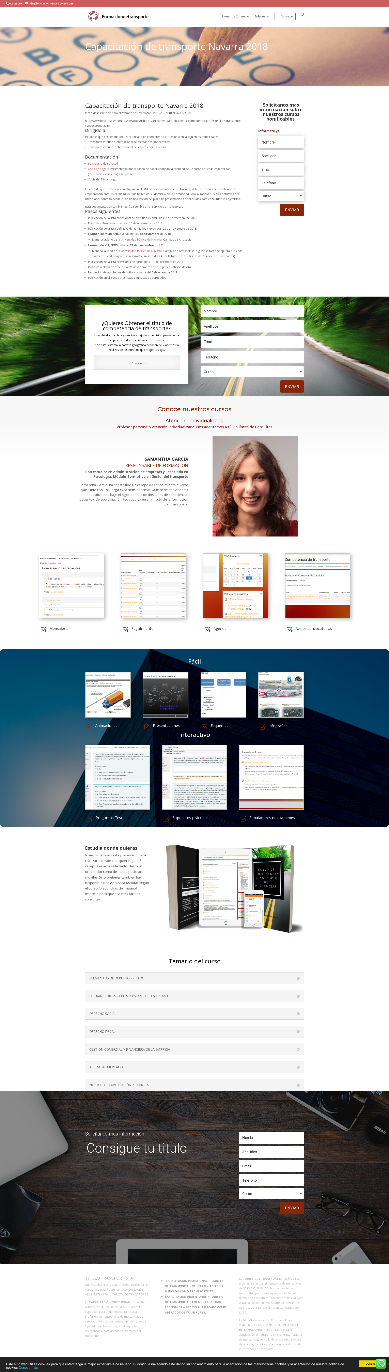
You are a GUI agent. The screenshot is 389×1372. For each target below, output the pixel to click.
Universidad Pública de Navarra (141, 239)
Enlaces (260, 16)
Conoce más (28, 1367)
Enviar (292, 209)
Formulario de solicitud (103, 163)
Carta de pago (97, 169)
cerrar (370, 1363)
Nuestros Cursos (233, 16)
